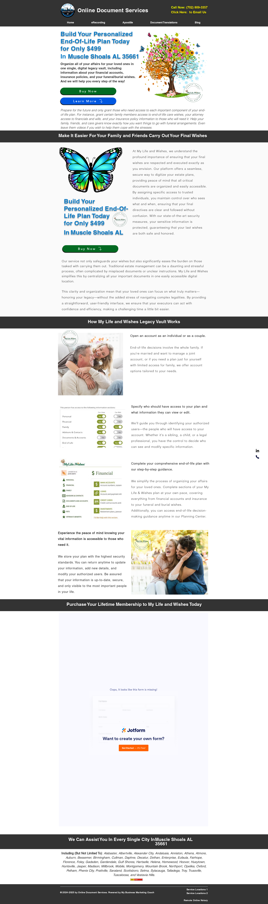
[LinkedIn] (257, 451)
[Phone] (257, 457)
